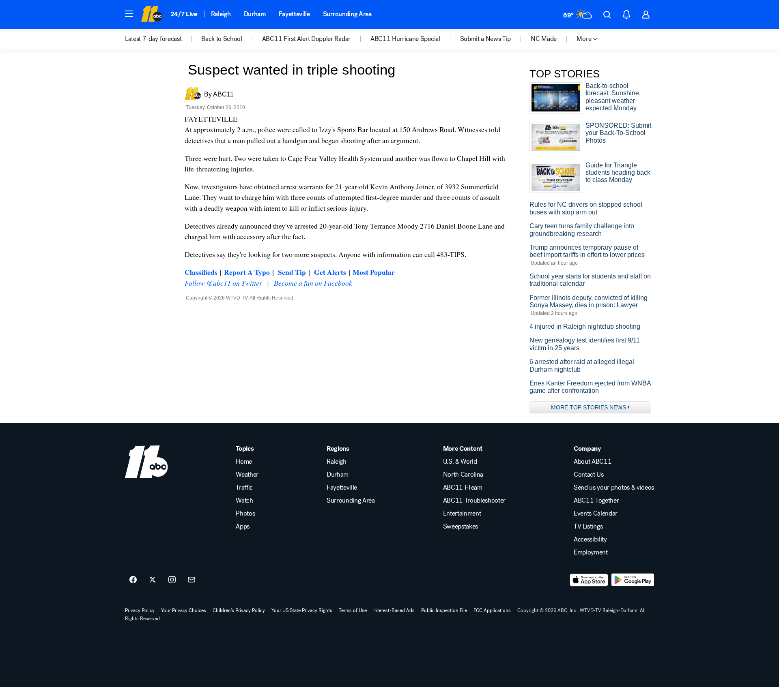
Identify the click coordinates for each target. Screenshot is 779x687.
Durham (255, 14)
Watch (244, 500)
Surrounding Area (347, 14)
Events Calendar (596, 513)
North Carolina (463, 474)
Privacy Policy (140, 610)
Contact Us (589, 474)
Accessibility (590, 539)
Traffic (244, 487)
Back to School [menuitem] (221, 39)
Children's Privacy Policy (239, 610)
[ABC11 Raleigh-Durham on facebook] (133, 580)
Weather (247, 474)
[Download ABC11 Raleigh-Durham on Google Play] (632, 580)
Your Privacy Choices (183, 610)
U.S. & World (460, 461)
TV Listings (588, 526)
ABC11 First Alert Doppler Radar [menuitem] (306, 39)
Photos (245, 513)
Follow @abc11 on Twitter (223, 283)
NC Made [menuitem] (544, 39)
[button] (129, 14)
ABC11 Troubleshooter (474, 500)
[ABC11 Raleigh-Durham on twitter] (152, 580)
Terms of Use (353, 610)
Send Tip (292, 272)
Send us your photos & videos (614, 487)
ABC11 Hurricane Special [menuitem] (405, 39)
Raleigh (221, 14)
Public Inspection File (444, 610)
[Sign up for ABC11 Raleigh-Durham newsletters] (191, 580)
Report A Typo (247, 272)
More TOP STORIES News (588, 407)
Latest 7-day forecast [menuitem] (153, 39)
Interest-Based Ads (394, 610)
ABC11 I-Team (462, 487)
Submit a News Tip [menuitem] (485, 39)
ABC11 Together (596, 500)
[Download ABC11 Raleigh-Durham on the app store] (589, 580)
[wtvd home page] (146, 461)
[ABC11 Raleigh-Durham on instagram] (172, 580)
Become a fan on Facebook (313, 283)
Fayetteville (294, 14)
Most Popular (374, 272)
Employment (591, 552)
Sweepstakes (460, 526)
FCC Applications (492, 610)
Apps (243, 526)
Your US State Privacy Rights (301, 610)
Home (244, 461)
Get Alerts (330, 272)
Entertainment (462, 513)
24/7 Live (184, 14)
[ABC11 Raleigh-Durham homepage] (151, 15)
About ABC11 (592, 461)
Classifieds (201, 272)
